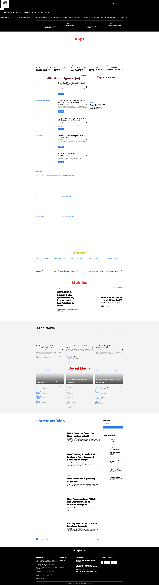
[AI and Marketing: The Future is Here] (46, 159)
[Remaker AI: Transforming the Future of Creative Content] (46, 142)
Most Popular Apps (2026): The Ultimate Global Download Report (115, 27)
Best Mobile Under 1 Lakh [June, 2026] (69, 192)
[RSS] (112, 562)
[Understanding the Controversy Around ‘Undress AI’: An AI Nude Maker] (46, 107)
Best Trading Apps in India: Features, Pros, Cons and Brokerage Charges (24, 12)
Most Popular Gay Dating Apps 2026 (76, 346)
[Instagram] (105, 562)
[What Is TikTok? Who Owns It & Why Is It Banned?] (38, 402)
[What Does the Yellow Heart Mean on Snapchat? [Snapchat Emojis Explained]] (97, 389)
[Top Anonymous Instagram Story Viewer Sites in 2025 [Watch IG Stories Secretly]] (68, 392)
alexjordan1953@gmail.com (48, 571)
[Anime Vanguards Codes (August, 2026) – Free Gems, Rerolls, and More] (62, 263)
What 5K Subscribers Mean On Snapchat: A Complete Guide (82, 386)
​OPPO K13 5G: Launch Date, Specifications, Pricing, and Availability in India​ (65, 298)
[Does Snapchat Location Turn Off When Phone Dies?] (68, 404)
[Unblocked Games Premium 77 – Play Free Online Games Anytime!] (115, 263)
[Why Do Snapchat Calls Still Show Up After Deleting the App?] (97, 399)
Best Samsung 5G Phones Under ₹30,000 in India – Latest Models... (48, 233)
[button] (114, 4)
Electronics (70, 519)
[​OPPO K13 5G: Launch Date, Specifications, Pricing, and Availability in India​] (48, 183)
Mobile (59, 288)
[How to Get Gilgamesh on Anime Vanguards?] (44, 263)
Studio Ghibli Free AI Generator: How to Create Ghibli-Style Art (71, 84)
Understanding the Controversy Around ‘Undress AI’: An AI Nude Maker (71, 101)
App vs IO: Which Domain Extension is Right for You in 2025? (114, 69)
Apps (68, 23)
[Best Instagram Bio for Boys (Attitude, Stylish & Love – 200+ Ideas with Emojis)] (97, 402)
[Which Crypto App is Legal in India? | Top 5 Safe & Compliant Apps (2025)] (98, 90)
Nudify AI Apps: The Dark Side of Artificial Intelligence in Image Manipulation (72, 119)
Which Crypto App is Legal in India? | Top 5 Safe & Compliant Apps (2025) (97, 106)
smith (88, 28)
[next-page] (50, 539)
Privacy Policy (118, 429)
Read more (61, 93)
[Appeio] (13, 4)
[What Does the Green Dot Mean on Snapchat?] (40, 26)
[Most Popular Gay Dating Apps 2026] (83, 26)
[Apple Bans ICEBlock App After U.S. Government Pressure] (97, 54)
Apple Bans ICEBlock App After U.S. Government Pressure (96, 69)
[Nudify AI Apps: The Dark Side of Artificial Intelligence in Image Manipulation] (46, 124)
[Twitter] (115, 562)
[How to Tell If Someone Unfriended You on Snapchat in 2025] (79, 378)
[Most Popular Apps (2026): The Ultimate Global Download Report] (105, 26)
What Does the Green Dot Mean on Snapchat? (50, 26)
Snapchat (47, 24)
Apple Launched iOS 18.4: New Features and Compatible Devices (74, 233)
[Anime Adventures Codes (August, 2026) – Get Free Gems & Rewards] (97, 263)
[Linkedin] (108, 562)
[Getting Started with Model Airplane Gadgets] (39, 358)
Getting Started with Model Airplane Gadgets (52, 356)
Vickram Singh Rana (4, 15)
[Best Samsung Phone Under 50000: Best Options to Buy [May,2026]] (48, 204)
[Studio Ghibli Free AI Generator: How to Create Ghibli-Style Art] (46, 89)
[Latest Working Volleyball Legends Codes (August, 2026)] (79, 263)
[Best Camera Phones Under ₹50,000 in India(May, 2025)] (74, 204)
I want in (113, 427)
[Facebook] (102, 562)
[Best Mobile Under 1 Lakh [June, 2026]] (74, 183)
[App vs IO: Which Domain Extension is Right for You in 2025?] (114, 54)
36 (47, 539)
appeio (58, 311)
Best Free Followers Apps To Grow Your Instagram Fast (52, 395)
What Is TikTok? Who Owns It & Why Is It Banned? (51, 400)
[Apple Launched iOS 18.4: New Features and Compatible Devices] (74, 224)
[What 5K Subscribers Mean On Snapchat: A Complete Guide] (68, 388)
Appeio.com (89, 583)
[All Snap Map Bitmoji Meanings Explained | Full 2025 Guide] (109, 378)
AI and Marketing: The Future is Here (70, 153)
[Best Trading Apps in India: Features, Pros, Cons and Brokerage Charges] (62, 26)
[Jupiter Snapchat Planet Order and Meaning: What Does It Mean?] (68, 398)
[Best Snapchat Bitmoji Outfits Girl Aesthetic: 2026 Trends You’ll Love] (97, 392)
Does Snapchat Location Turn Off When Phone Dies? (81, 400)
